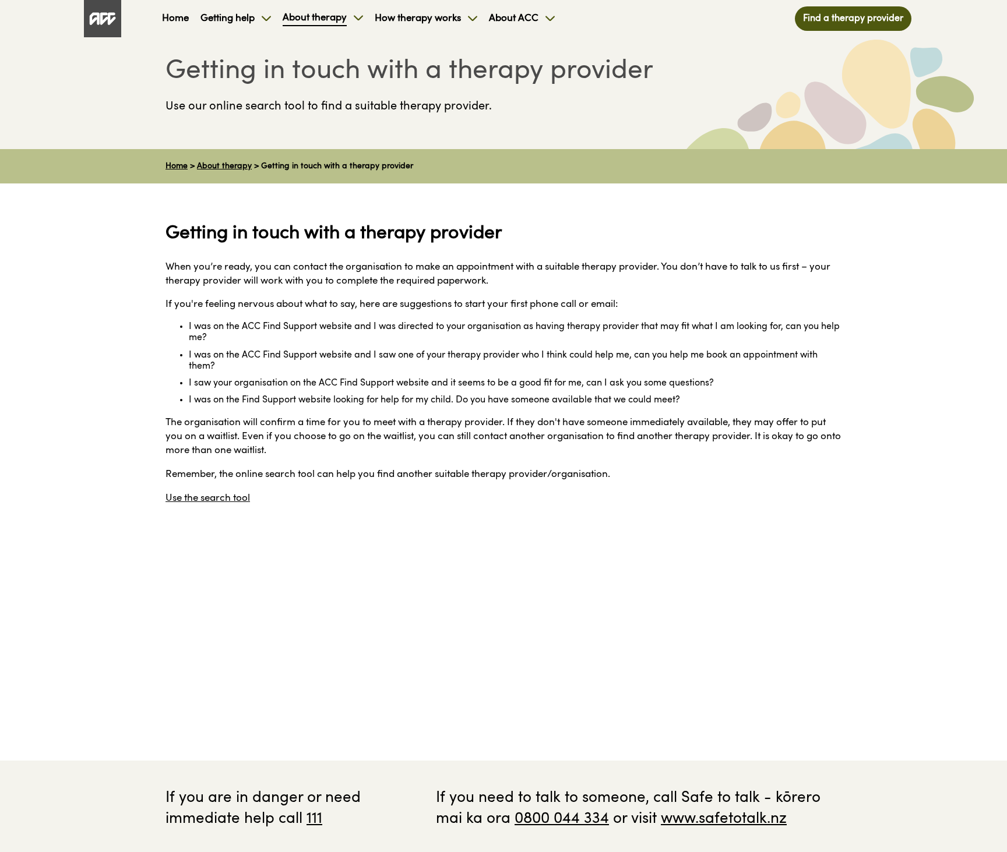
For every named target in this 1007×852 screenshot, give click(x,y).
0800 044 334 (562, 818)
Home (177, 166)
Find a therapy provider (853, 18)
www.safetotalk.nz (724, 818)
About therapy (224, 166)
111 (314, 818)
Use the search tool (208, 498)
